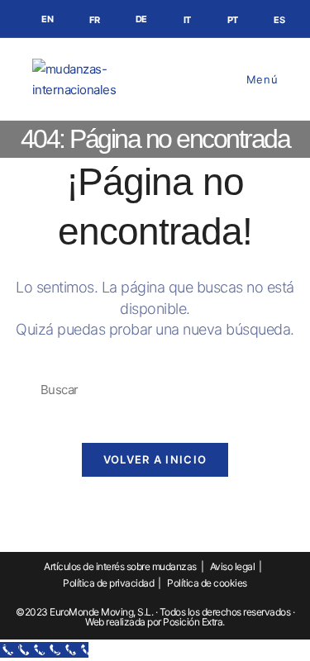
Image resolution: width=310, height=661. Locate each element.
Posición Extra (192, 622)
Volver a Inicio (155, 459)
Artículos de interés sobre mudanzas (120, 566)
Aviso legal (232, 566)
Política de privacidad (108, 583)
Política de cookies (207, 583)
